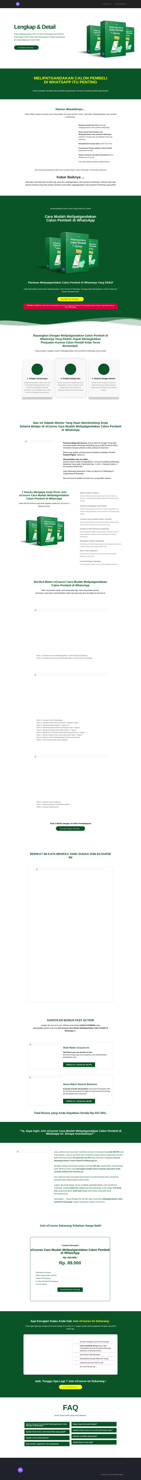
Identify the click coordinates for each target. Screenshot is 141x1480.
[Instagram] (120, 1469)
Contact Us (107, 4)
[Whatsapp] (104, 1469)
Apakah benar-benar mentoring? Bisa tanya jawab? (46, 1432)
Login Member (119, 4)
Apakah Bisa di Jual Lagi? (83, 1442)
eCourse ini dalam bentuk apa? (85, 1436)
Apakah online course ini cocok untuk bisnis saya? (93, 1430)
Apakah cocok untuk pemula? (37, 1438)
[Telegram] (112, 1469)
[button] (70, 208)
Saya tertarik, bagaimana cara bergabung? (42, 1444)
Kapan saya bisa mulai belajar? (85, 1424)
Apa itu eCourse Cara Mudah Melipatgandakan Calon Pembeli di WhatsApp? (46, 1425)
